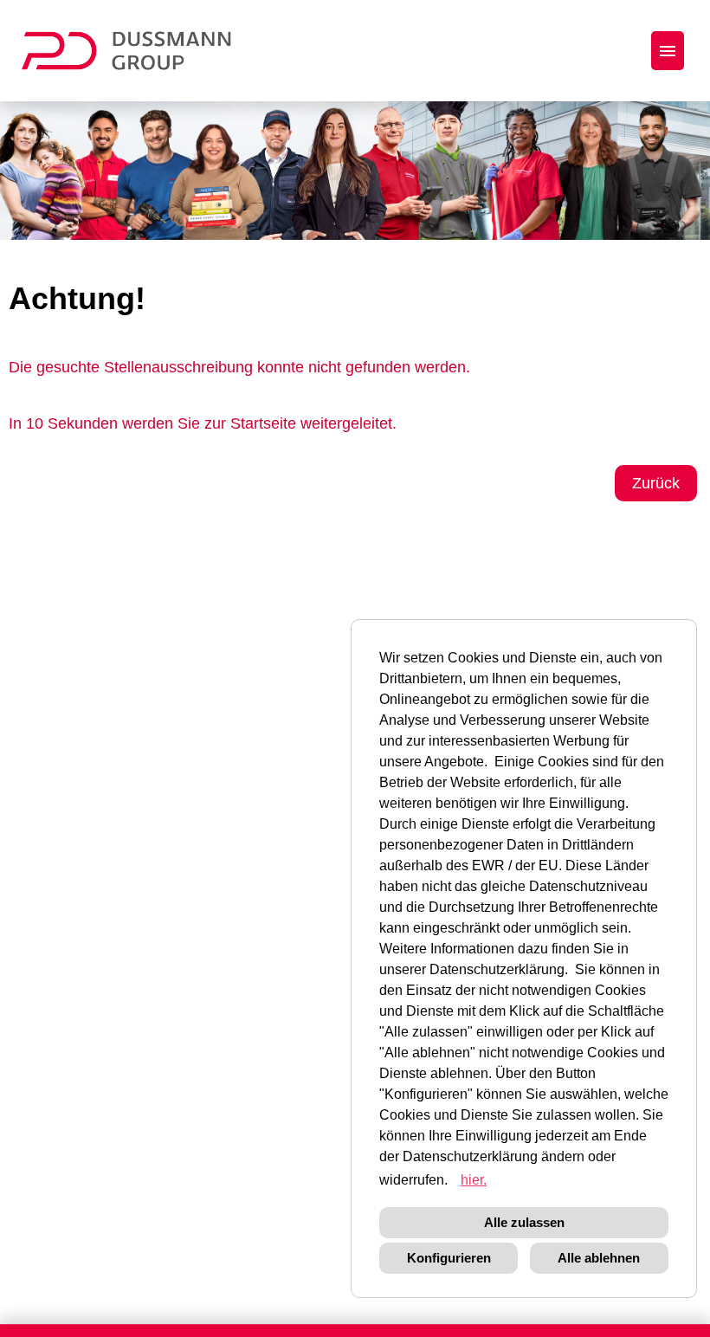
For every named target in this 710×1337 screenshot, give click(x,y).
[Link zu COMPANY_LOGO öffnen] (137, 50)
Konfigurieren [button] (449, 1257)
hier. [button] (474, 1179)
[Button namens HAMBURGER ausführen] (667, 50)
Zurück (656, 483)
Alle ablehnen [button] (599, 1257)
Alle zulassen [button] (524, 1222)
